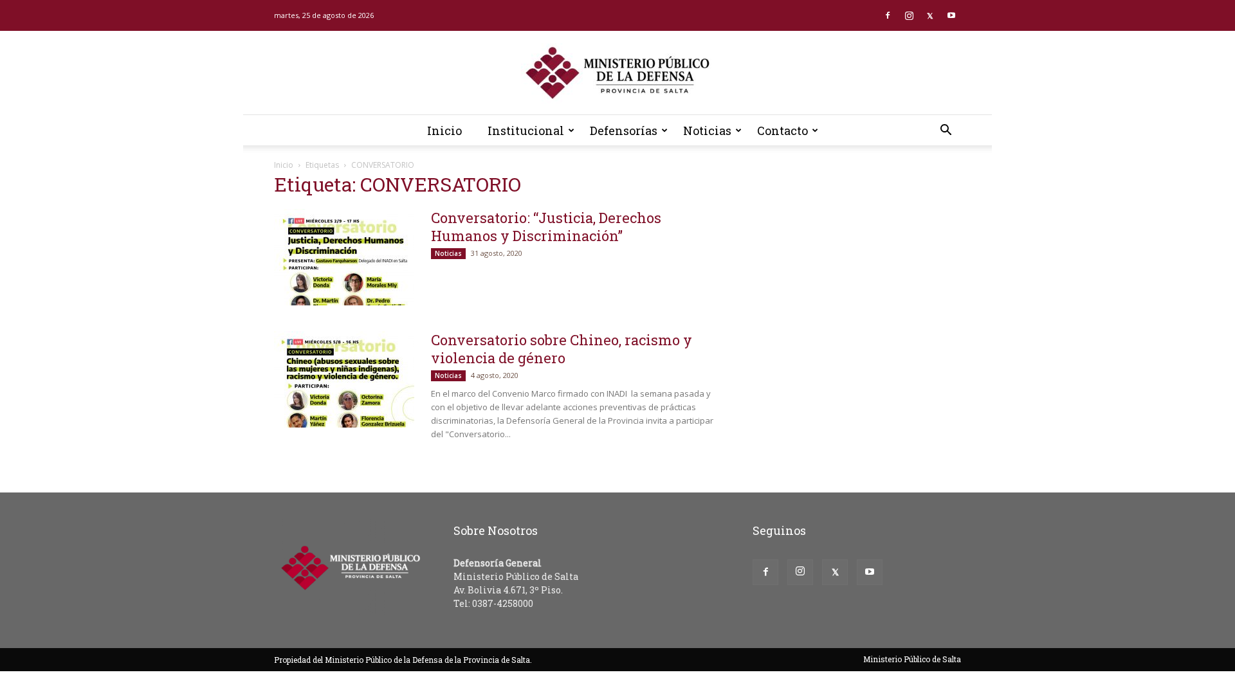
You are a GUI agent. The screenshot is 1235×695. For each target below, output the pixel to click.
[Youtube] (951, 15)
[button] (945, 131)
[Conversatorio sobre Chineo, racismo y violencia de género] (344, 379)
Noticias (707, 130)
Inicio (444, 130)
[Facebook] (887, 15)
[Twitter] (930, 15)
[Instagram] (909, 15)
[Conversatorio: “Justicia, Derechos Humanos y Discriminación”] (344, 257)
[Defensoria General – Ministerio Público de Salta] (617, 73)
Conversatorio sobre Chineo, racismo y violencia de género (561, 348)
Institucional (526, 130)
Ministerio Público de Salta (912, 659)
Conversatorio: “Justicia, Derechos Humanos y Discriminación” (546, 226)
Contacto (782, 130)
